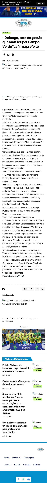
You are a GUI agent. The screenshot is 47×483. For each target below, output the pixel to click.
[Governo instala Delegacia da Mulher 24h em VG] (39, 383)
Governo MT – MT (16, 276)
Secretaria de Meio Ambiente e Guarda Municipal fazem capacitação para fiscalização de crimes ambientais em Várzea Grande (13, 403)
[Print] (12, 55)
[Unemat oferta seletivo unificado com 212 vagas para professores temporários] (39, 424)
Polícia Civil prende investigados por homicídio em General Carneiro (16, 368)
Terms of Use (14, 4)
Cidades (6, 33)
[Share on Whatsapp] (8, 55)
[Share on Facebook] (4, 55)
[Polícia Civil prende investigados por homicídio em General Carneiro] (39, 367)
